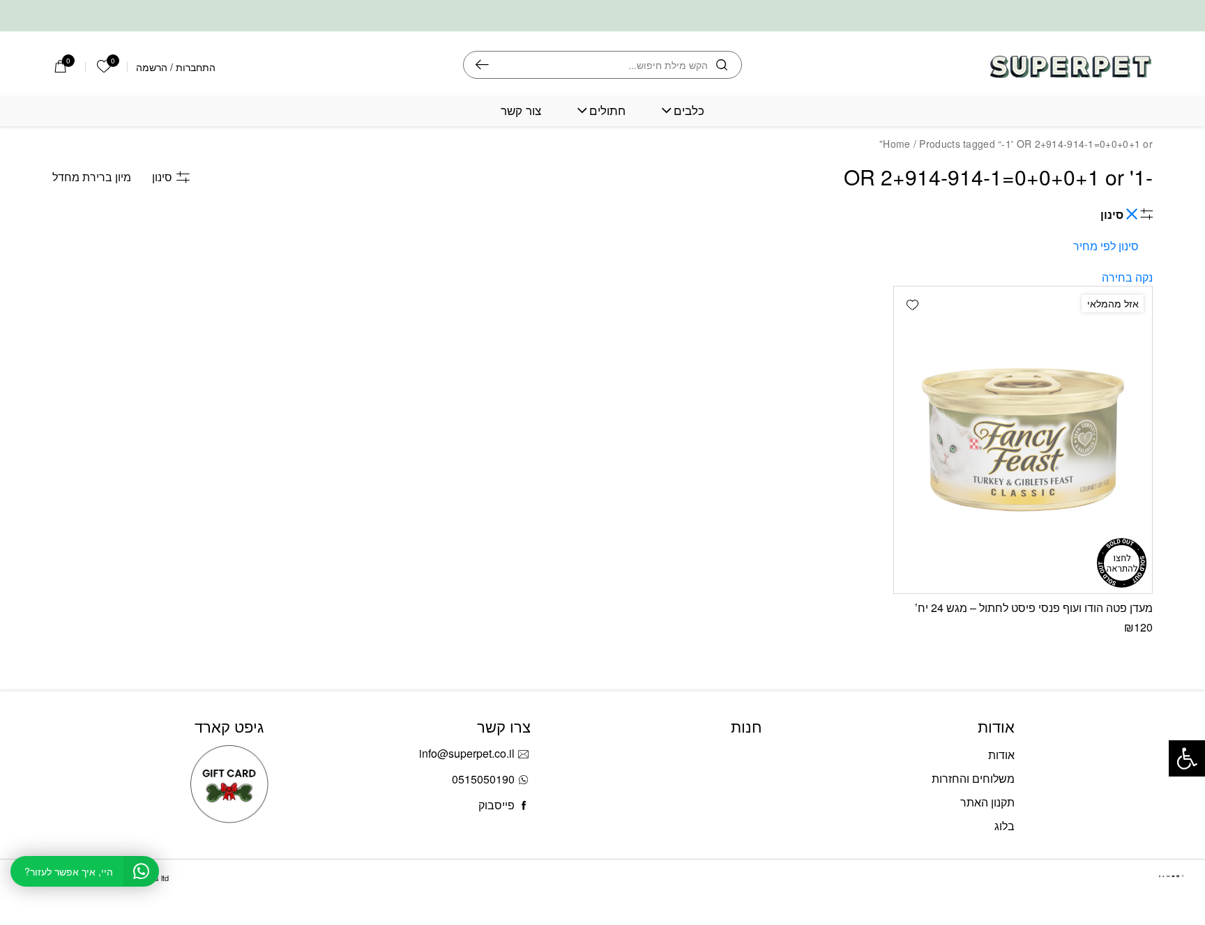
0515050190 (483, 779)
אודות (1001, 755)
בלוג (1004, 826)
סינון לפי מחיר (1106, 246)
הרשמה (151, 67)
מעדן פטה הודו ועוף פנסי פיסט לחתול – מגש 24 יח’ (1034, 607)
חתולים (607, 110)
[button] (912, 304)
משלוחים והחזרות (973, 778)
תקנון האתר (987, 802)
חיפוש (482, 65)
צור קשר (521, 110)
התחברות (195, 67)
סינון (162, 177)
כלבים (689, 110)
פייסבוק (496, 805)
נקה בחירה (1127, 277)
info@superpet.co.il (467, 753)
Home (896, 144)
